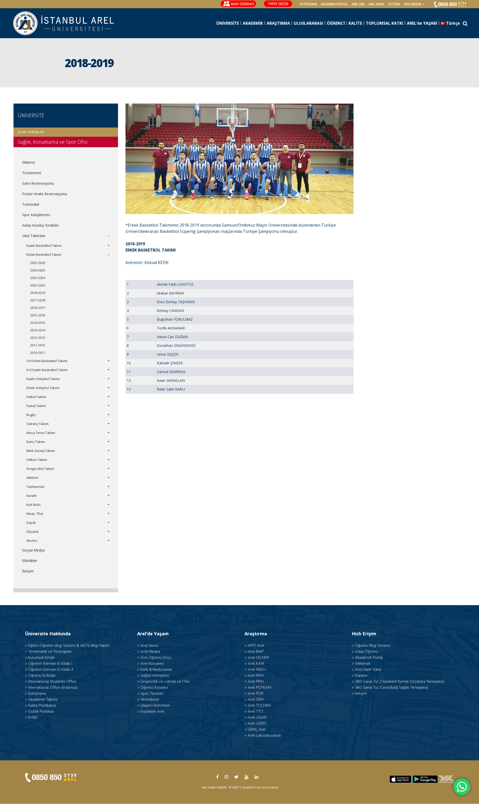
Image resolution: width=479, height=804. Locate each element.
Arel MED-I (257, 669)
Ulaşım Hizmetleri (155, 705)
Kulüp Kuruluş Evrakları (40, 225)
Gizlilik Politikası (41, 711)
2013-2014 (37, 330)
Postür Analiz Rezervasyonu (44, 193)
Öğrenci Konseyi (154, 687)
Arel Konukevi (152, 663)
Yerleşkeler (149, 699)
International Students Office (52, 681)
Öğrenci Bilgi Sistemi (372, 645)
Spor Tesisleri (151, 693)
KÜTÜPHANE (308, 4)
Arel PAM (256, 675)
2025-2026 (37, 263)
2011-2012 (37, 345)
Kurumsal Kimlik (41, 657)
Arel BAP (255, 651)
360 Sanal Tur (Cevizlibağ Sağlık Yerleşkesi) (391, 687)
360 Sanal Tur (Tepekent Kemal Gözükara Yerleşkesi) (400, 681)
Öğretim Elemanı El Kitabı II (50, 669)
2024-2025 (37, 270)
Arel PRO (256, 681)
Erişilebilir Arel (152, 711)
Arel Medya (150, 651)
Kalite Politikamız (42, 705)
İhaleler (361, 675)
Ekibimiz (28, 162)
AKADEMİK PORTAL (334, 4)
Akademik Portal (369, 657)
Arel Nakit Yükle (368, 669)
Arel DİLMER (258, 657)
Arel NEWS (376, 4)
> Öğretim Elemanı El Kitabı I (48, 663)
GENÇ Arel (257, 729)
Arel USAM (257, 717)
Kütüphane (37, 693)
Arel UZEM (257, 723)
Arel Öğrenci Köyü (155, 657)
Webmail (362, 663)
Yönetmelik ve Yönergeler (50, 651)
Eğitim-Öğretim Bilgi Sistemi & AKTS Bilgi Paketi (68, 645)
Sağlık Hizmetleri (154, 675)
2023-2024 (37, 277)
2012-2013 (37, 337)
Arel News (149, 645)
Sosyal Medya (33, 550)
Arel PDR (255, 693)
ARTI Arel (256, 645)
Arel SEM (358, 4)
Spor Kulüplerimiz (36, 214)
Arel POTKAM (259, 687)
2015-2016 (37, 315)
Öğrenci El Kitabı (42, 675)
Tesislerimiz (31, 172)
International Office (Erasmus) (53, 687)
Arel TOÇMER (259, 705)
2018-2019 (37, 292)
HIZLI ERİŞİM (412, 4)
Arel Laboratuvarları (264, 735)
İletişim (394, 4)
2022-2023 (37, 285)
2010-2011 (37, 352)
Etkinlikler (29, 560)
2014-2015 (37, 322)
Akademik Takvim (43, 699)
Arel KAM (256, 663)
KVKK (32, 717)
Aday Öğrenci (366, 651)
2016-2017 (37, 307)
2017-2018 (37, 300)
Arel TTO (255, 711)
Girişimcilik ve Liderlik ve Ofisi (165, 681)
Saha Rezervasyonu (38, 183)
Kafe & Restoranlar (156, 669)
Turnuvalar (30, 204)
